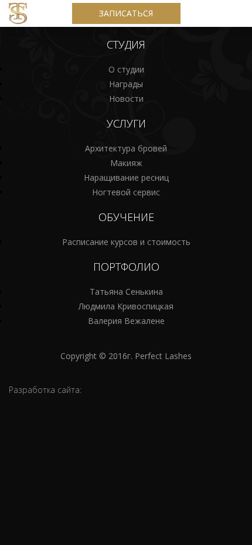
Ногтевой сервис (126, 192)
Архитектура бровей (126, 148)
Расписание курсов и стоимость (126, 241)
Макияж (126, 162)
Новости (126, 98)
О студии (126, 69)
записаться (126, 13)
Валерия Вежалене (126, 320)
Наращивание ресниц (126, 177)
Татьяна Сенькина (126, 291)
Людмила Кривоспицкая (126, 306)
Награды (126, 83)
